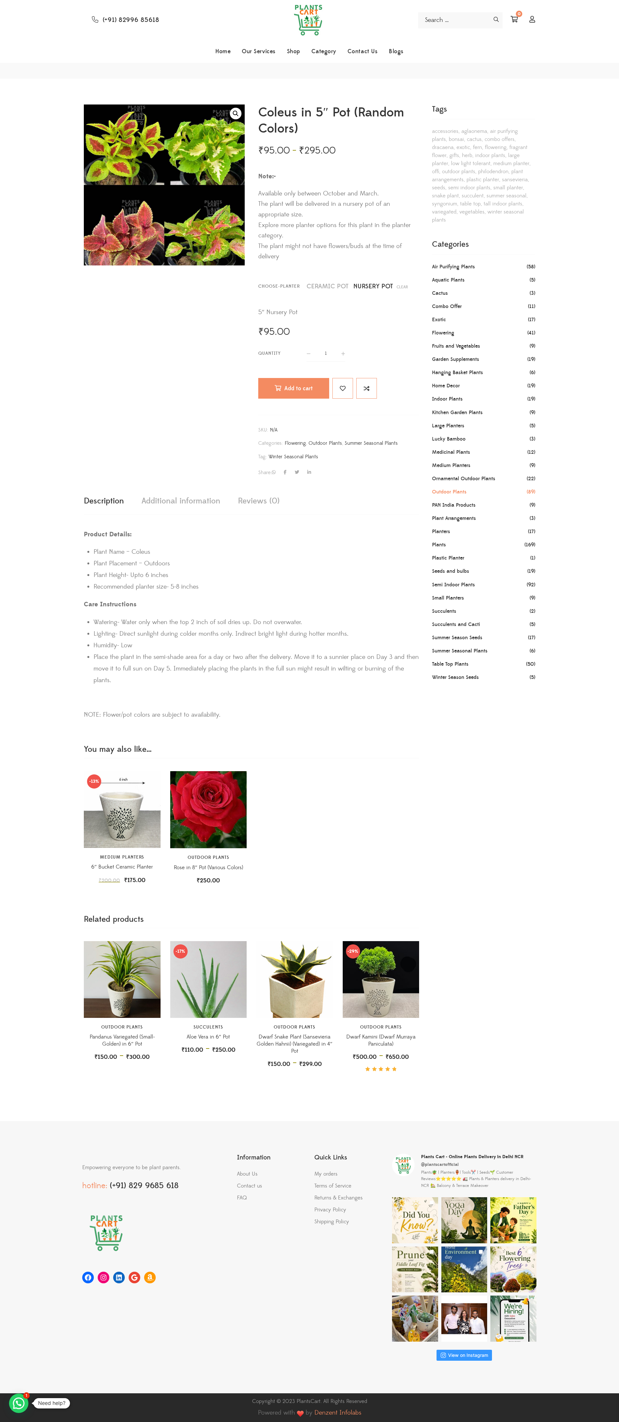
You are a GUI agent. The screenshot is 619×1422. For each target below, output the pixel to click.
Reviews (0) (259, 501)
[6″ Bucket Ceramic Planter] (122, 809)
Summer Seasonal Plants (371, 443)
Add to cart (298, 388)
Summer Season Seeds (457, 637)
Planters (441, 531)
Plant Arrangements (454, 518)
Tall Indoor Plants (503, 203)
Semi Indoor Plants (453, 585)
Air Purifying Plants (453, 267)
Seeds (438, 187)
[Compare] (366, 388)
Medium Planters (122, 857)
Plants (439, 545)
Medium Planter (511, 163)
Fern (477, 147)
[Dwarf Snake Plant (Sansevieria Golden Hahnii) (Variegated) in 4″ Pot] (294, 979)
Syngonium (444, 203)
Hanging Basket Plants (457, 372)
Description (104, 501)
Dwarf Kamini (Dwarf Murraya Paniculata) (381, 1040)
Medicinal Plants (451, 452)
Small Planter (508, 187)
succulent (473, 195)
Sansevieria (515, 179)
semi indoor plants (469, 187)
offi (435, 171)
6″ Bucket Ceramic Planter (122, 866)
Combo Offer (447, 306)
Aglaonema (474, 131)
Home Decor (446, 386)
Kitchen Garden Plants (457, 412)
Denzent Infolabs (337, 1413)
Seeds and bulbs (450, 571)
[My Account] (532, 20)
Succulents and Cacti (456, 624)
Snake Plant (445, 195)
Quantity (269, 353)
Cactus (474, 139)
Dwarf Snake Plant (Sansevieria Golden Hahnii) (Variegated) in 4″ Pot (294, 1044)
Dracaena (443, 147)
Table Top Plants (450, 664)
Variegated (444, 211)
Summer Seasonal (506, 195)
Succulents (208, 1027)
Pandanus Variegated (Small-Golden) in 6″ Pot (122, 1040)
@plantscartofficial (440, 1164)
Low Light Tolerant (470, 163)
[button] (235, 113)
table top (470, 203)
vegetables (472, 211)
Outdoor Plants (325, 443)
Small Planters (448, 598)
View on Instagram (468, 1355)
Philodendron (493, 171)
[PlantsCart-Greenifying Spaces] (309, 20)
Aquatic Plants (448, 280)
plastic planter (483, 179)
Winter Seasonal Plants (293, 456)
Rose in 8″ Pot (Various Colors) (208, 867)
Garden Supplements (455, 359)
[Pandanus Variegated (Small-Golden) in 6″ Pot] (122, 979)
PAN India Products (454, 505)
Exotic (463, 147)
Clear (402, 287)
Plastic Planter (448, 558)
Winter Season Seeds (455, 677)
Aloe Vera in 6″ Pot (208, 1036)
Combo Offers (500, 139)
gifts (454, 155)
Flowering (295, 443)
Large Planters (448, 426)
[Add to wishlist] (342, 388)
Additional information (181, 501)
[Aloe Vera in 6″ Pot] (208, 979)
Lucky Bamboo (449, 439)
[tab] (104, 501)
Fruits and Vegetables (456, 346)
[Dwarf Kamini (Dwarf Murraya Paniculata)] (381, 979)
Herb (467, 155)
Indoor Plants (490, 155)
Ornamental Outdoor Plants (463, 478)
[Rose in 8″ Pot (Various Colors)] (208, 809)
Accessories (445, 131)
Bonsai (456, 139)
